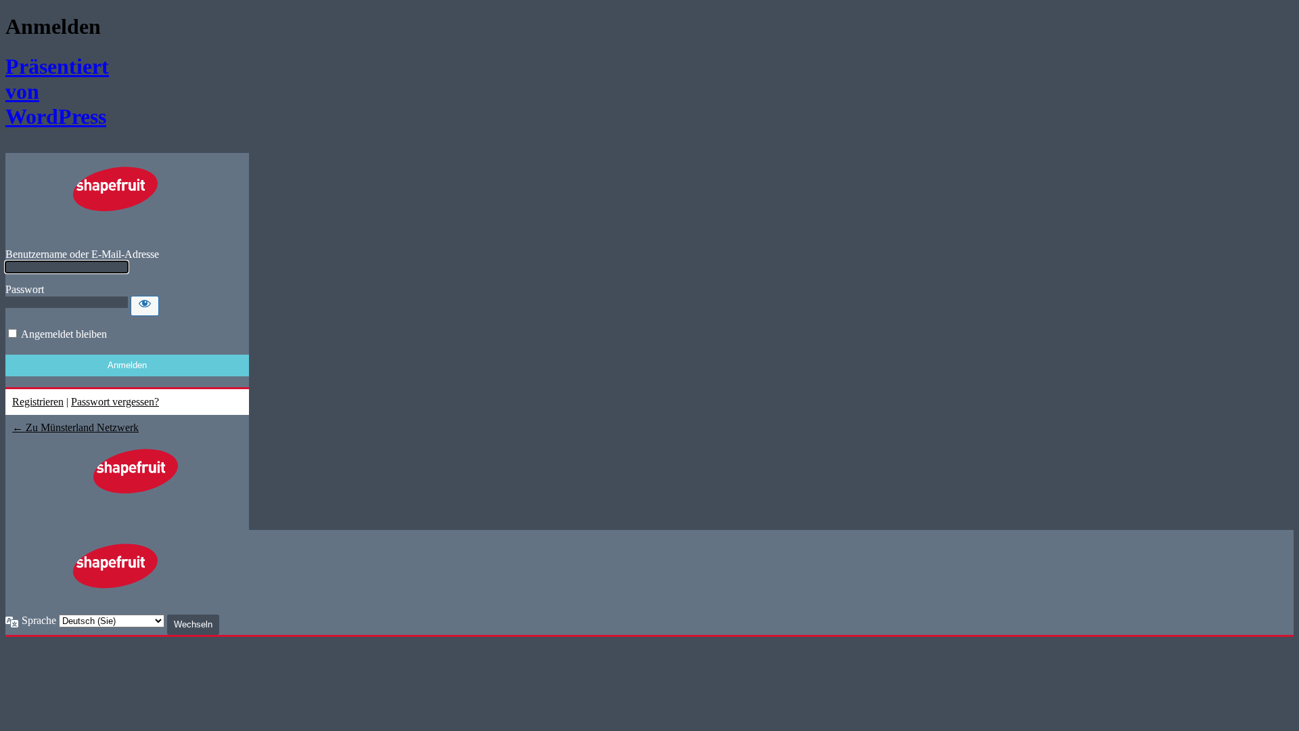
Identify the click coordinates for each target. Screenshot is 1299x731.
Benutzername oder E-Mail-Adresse (82, 254)
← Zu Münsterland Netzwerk (75, 427)
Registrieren (38, 401)
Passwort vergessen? (115, 401)
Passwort (24, 289)
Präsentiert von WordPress (47, 91)
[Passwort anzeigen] (145, 306)
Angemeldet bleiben (64, 334)
